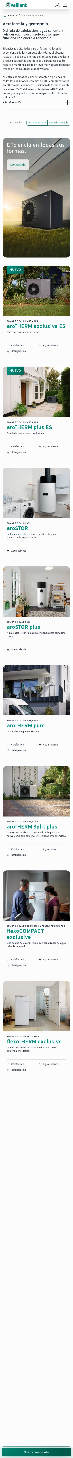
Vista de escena (37, 122)
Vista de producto (58, 122)
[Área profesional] (57, 5)
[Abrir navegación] (65, 5)
